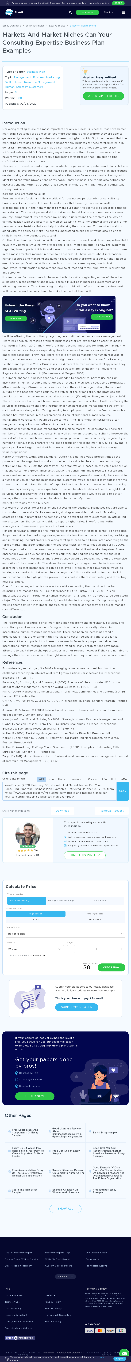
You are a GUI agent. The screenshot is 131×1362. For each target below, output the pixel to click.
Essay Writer (93, 1259)
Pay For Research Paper (18, 1253)
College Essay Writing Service (22, 1259)
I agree (119, 1359)
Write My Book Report (57, 1259)
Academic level (14, 909)
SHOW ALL (63, 1277)
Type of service (15, 894)
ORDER (118, 3)
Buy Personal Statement (18, 1266)
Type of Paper (13, 927)
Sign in (108, 12)
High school (35, 914)
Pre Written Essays (96, 1266)
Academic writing (19, 901)
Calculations (100, 901)
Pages (70, 943)
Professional (95, 919)
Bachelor (35, 919)
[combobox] (65, 934)
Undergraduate (95, 914)
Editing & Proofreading (61, 901)
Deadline (10, 943)
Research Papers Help (57, 1253)
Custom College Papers (58, 1266)
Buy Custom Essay (96, 1253)
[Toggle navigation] (123, 12)
